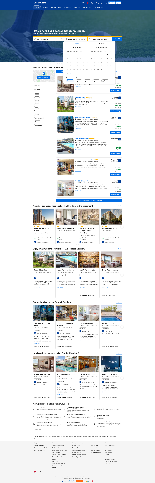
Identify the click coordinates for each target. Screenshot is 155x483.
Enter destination (41, 38)
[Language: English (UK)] (88, 3)
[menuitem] (37, 7)
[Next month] (112, 48)
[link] (43, 93)
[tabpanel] (89, 65)
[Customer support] (92, 3)
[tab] (77, 43)
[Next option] (122, 226)
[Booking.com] (40, 3)
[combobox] (48, 39)
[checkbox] (87, 54)
